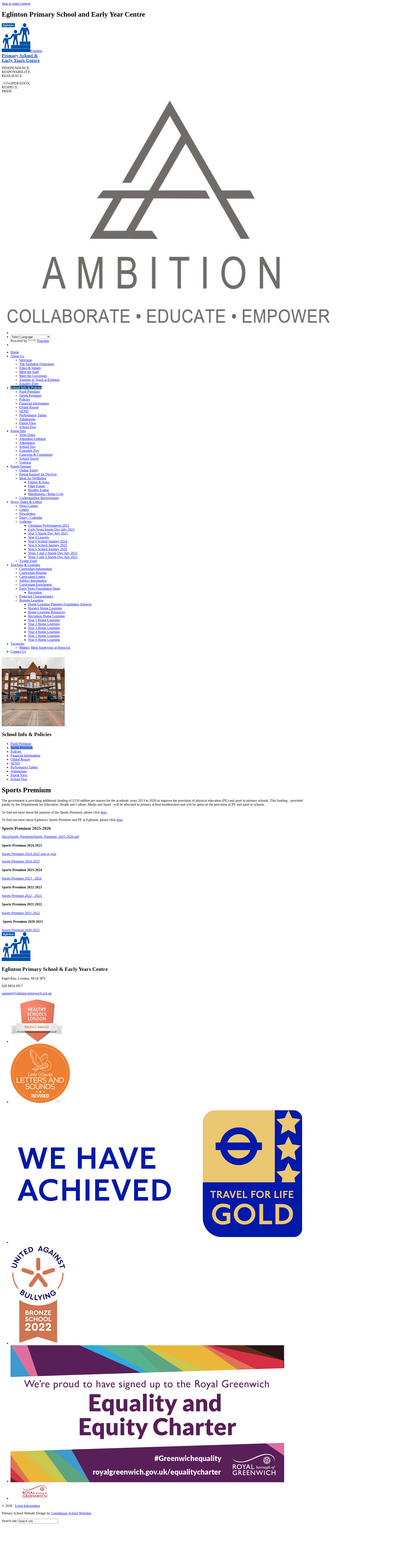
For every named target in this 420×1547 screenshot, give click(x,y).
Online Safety (28, 470)
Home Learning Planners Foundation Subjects (60, 604)
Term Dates (27, 435)
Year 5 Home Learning (44, 636)
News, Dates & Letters (26, 502)
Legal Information (27, 1506)
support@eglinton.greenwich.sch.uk (27, 993)
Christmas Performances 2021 (48, 525)
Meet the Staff (29, 372)
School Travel (28, 458)
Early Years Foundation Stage (39, 588)
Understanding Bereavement (39, 498)
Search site (9, 1521)
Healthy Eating (38, 490)
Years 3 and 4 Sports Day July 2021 (53, 557)
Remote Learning (31, 600)
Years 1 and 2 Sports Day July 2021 (53, 553)
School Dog (27, 427)
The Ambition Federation (36, 364)
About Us (17, 356)
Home (14, 352)
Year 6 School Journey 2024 (47, 541)
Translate (43, 341)
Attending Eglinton (32, 439)
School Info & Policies (26, 387)
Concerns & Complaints (35, 454)
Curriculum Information (35, 569)
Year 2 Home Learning (44, 624)
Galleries (25, 521)
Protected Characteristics (36, 596)
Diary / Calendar (30, 517)
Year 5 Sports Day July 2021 (48, 533)
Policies (24, 399)
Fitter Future (36, 486)
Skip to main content (16, 3)
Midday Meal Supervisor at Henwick (44, 647)
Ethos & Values (30, 368)
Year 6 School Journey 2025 (47, 545)
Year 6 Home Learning (44, 640)
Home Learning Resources (46, 612)
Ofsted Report (29, 407)
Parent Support (20, 466)
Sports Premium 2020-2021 (21, 930)
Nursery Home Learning (45, 608)
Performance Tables (33, 415)
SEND (24, 411)
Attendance (27, 443)
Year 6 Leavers (38, 537)
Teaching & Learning (25, 565)
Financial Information (34, 403)
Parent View (27, 423)
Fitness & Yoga (38, 482)
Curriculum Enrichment (35, 584)
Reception (35, 592)
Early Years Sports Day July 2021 (51, 529)
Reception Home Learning (46, 616)
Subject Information (33, 580)
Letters (24, 510)
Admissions (27, 419)
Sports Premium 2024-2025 (21, 861)
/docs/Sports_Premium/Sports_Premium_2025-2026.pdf (40, 836)
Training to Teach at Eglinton (39, 380)
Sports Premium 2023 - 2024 (22, 878)
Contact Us (18, 651)
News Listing (28, 506)
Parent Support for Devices (38, 474)
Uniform (25, 462)
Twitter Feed (28, 561)
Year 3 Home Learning (44, 628)
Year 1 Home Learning (44, 620)
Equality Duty (29, 384)
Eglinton (22, 56)
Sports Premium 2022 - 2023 (22, 896)
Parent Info (18, 431)
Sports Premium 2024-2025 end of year (29, 854)
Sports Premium (30, 395)
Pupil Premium (29, 391)
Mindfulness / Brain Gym (45, 494)
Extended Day (29, 451)
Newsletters (27, 514)
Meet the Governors (33, 376)
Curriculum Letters (32, 577)
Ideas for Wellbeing (32, 478)
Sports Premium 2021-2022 (21, 913)
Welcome (25, 360)
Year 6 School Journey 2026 (47, 549)
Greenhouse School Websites (71, 1513)
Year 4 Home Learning (44, 632)
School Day (27, 447)
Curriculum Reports (33, 573)
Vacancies (17, 643)
